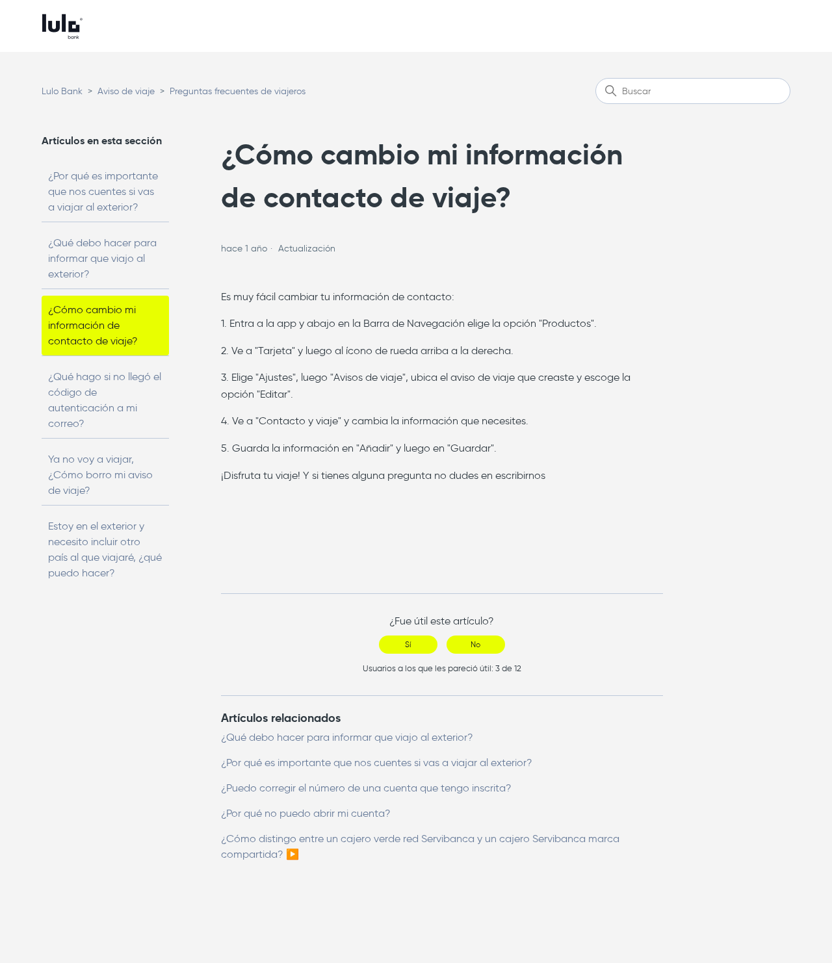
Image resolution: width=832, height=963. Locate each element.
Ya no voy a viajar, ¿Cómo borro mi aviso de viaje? (100, 474)
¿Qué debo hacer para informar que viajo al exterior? (102, 258)
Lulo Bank (62, 91)
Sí (408, 644)
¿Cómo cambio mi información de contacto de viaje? (93, 325)
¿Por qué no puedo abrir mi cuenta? (306, 813)
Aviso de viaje (126, 91)
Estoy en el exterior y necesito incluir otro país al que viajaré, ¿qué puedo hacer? (105, 549)
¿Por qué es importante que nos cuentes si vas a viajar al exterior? (103, 191)
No (475, 644)
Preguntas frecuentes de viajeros (238, 91)
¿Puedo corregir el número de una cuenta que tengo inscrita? (366, 788)
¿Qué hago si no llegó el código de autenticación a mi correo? (104, 400)
